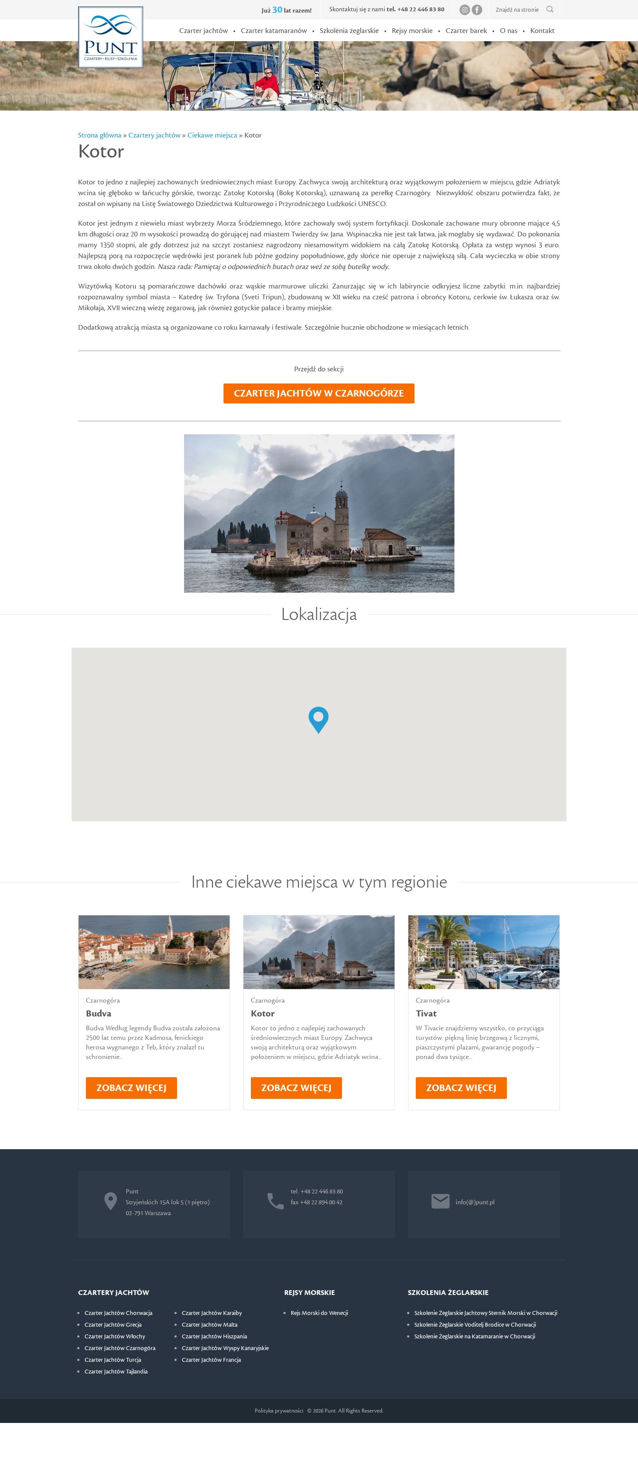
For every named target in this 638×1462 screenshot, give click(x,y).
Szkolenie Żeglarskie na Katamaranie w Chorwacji (474, 1337)
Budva (99, 1013)
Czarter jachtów (203, 31)
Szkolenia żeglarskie (349, 31)
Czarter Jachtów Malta (209, 1325)
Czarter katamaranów (274, 31)
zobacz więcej (131, 1088)
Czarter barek (466, 31)
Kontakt (542, 31)
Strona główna (100, 135)
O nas (508, 31)
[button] (319, 720)
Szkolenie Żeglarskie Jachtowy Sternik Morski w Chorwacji (485, 1313)
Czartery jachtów (154, 135)
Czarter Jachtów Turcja (113, 1360)
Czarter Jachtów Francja (211, 1360)
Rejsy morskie (412, 31)
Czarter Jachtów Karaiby (212, 1313)
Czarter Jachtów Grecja (113, 1325)
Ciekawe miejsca (212, 135)
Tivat (426, 1013)
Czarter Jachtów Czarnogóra (120, 1348)
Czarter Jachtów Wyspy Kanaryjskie (225, 1348)
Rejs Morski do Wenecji (319, 1313)
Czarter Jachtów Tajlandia (116, 1372)
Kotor (263, 1013)
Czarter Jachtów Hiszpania (214, 1337)
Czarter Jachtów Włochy (115, 1337)
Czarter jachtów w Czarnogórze (319, 393)
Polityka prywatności (279, 1410)
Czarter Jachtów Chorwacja (118, 1313)
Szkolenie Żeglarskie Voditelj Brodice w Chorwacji (475, 1325)
